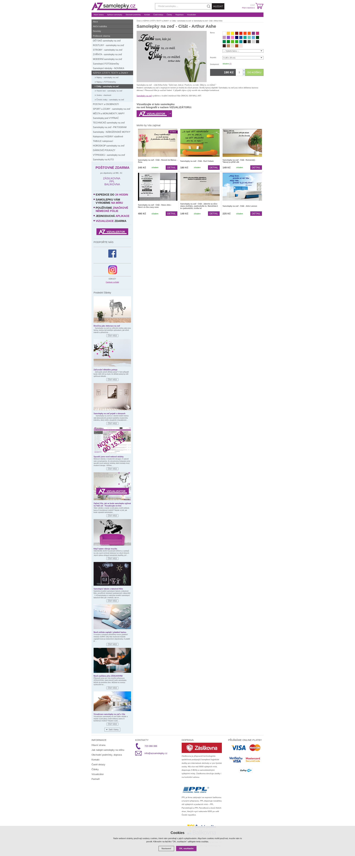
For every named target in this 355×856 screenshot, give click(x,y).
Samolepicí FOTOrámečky (106, 64)
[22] (236, 41)
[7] (253, 33)
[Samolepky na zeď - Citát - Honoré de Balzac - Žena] (157, 143)
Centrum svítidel (112, 282)
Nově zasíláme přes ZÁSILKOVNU (108, 676)
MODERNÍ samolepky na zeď (107, 59)
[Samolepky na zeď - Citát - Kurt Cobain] (200, 143)
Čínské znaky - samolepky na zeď (110, 100)
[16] (253, 37)
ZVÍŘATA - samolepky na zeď (107, 54)
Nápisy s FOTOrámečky (106, 82)
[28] (257, 41)
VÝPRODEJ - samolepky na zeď (109, 155)
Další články (114, 730)
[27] (245, 41)
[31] (253, 41)
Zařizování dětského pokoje (105, 370)
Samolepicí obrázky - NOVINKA (108, 68)
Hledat (218, 6)
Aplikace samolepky (114, 15)
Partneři (96, 779)
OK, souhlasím (186, 848)
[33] (224, 45)
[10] (224, 37)
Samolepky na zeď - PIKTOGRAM (109, 127)
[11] (257, 33)
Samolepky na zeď (144, 96)
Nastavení (166, 848)
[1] (236, 33)
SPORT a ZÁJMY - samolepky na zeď (111, 109)
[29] (249, 41)
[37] (241, 41)
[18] (257, 37)
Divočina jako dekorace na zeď (107, 326)
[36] (249, 37)
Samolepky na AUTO (103, 159)
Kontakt (147, 15)
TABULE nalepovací (103, 141)
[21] (232, 41)
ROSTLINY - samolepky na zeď (108, 45)
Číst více (112, 336)
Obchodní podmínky (133, 15)
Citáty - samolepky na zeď (107, 86)
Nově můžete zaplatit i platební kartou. (110, 632)
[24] (236, 45)
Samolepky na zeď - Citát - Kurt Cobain (197, 161)
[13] (241, 45)
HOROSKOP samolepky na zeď (108, 146)
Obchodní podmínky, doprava (107, 755)
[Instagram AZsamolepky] (112, 269)
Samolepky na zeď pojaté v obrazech (109, 413)
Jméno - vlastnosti (103, 95)
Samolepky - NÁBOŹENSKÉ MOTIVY (111, 132)
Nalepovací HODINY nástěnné (108, 136)
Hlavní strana (99, 15)
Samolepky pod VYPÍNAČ (106, 118)
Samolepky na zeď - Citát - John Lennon (240, 206)
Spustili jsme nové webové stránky (109, 457)
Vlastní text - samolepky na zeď (109, 91)
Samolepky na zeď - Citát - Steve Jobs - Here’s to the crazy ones (155, 206)
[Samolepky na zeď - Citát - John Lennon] (242, 187)
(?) (230, 64)
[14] (236, 37)
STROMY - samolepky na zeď (107, 50)
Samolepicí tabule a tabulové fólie (108, 589)
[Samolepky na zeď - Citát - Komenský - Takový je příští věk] (242, 143)
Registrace (179, 15)
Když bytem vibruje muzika (105, 549)
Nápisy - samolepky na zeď (107, 77)
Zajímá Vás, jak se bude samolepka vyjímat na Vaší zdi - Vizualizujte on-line (112, 504)
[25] (228, 45)
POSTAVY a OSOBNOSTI (106, 104)
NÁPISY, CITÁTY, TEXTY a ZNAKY (110, 73)
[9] (232, 33)
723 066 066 (150, 746)
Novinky (97, 31)
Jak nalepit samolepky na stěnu (108, 750)
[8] (228, 33)
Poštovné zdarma (101, 36)
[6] (249, 33)
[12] (232, 37)
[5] (241, 33)
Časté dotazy (158, 15)
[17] (245, 37)
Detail (171, 167)
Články (169, 15)
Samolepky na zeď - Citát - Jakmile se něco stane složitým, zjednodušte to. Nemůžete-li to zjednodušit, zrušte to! (199, 206)
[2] (224, 33)
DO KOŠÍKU (254, 72)
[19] (224, 41)
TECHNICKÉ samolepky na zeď (109, 122)
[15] (241, 37)
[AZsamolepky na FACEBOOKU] (112, 253)
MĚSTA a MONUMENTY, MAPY (109, 113)
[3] (245, 33)
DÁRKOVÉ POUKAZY (104, 150)
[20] (228, 41)
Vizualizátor (191, 15)
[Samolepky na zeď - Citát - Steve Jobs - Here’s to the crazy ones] (157, 187)
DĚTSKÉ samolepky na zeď (107, 41)
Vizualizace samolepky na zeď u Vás (109, 714)
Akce (95, 22)
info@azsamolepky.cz (155, 753)
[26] (232, 45)
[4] (228, 37)
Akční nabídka (100, 26)
